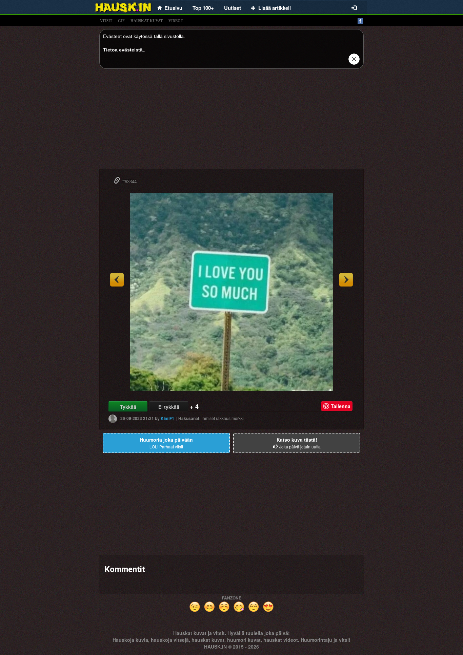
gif (121, 21)
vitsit (106, 21)
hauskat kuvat (146, 21)
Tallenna (340, 406)
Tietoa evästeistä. (123, 49)
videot (175, 21)
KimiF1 (167, 418)
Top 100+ (203, 8)
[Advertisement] (231, 121)
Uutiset (232, 8)
